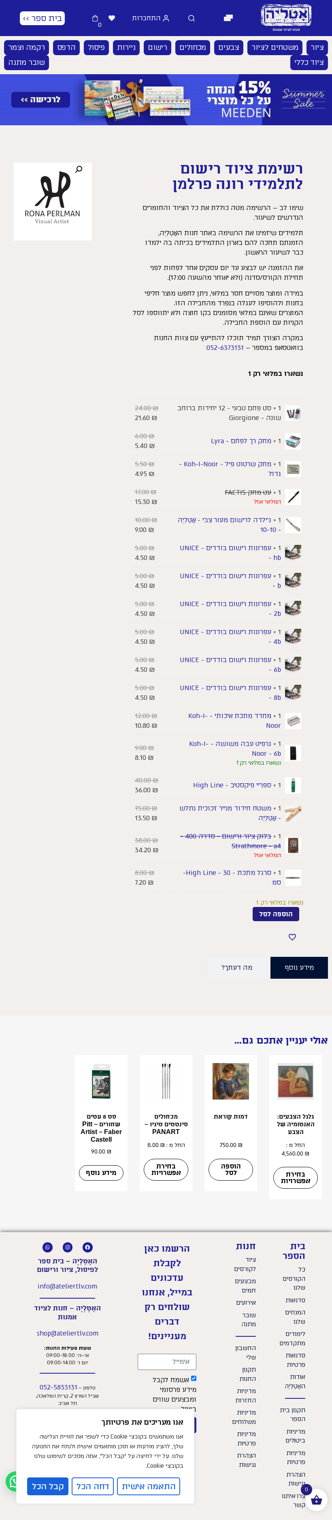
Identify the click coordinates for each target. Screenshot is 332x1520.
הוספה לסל (276, 914)
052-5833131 (58, 1387)
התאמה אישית (149, 1486)
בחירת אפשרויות (296, 1178)
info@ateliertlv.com (67, 1286)
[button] (228, 18)
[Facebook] (88, 1247)
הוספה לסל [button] (231, 1169)
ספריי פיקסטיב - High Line (232, 785)
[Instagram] (68, 1247)
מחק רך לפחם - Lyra (241, 441)
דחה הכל (93, 1486)
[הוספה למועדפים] (292, 937)
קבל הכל (48, 1486)
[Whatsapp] (48, 1247)
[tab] (299, 968)
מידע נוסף (101, 1173)
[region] (105, 1456)
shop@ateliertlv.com (67, 1333)
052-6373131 (225, 348)
